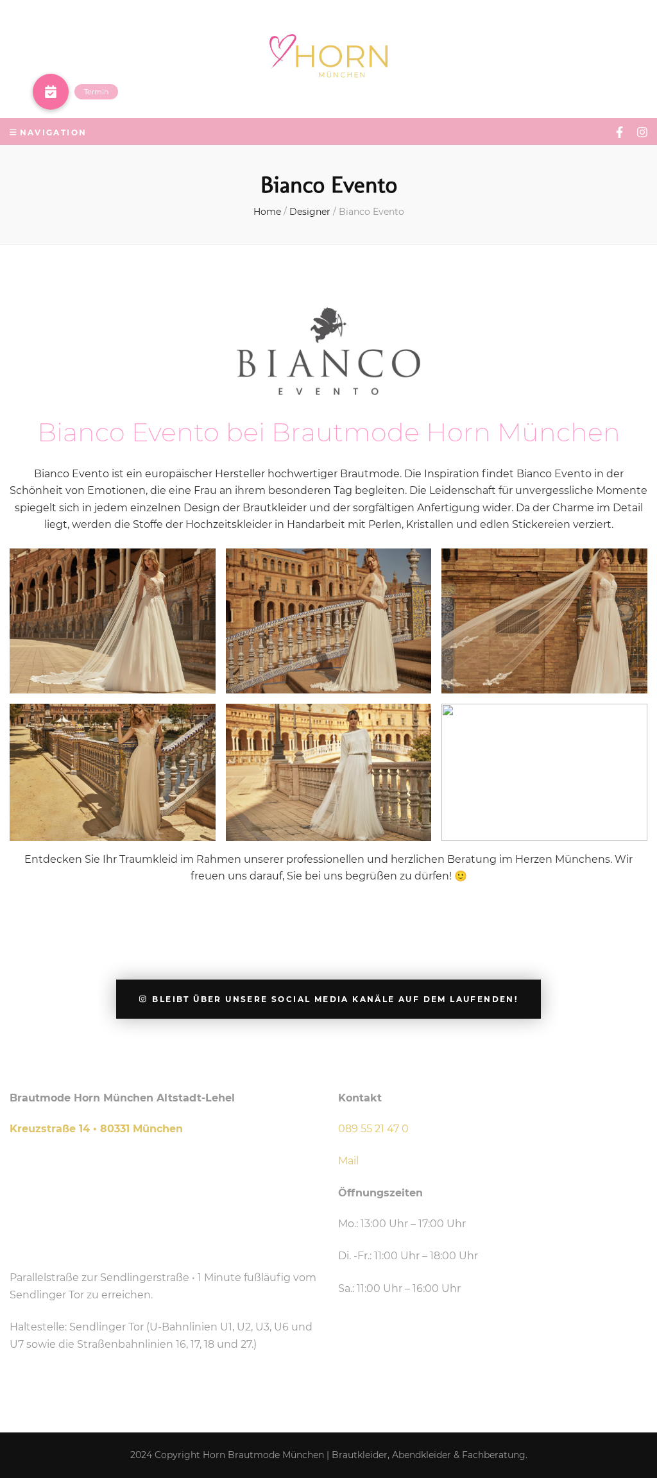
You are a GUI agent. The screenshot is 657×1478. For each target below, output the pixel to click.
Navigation (53, 132)
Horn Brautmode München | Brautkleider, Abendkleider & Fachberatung (364, 1455)
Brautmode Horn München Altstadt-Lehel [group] (122, 1098)
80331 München (141, 1129)
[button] (51, 92)
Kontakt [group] (360, 1098)
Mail (348, 1161)
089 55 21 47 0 (373, 1129)
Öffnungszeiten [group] (380, 1193)
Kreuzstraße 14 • (55, 1129)
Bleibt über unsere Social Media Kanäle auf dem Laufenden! (335, 999)
